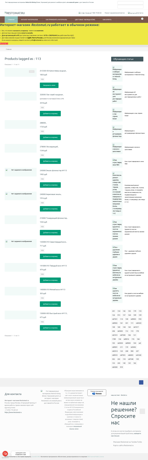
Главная (11, 19)
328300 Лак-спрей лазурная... (52, 95)
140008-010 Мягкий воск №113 (52, 290)
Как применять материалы (56, 19)
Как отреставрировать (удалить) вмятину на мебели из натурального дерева (134, 273)
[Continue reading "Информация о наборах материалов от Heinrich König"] (117, 73)
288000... (43, 123)
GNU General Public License (95, 456)
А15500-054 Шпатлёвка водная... (53, 71)
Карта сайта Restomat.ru (123, 445)
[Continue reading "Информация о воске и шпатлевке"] (117, 148)
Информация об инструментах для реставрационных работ (133, 94)
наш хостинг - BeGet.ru (119, 395)
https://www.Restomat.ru (13, 412)
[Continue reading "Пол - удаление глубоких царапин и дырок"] (117, 252)
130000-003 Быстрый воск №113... (54, 313)
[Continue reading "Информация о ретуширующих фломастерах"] (117, 132)
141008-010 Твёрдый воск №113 (53, 266)
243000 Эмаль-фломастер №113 (53, 170)
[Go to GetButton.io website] (5, 457)
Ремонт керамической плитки (115, 13)
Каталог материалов (29, 19)
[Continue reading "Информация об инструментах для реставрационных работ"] (117, 94)
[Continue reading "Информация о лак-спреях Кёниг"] (117, 114)
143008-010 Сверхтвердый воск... (53, 242)
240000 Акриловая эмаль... (51, 194)
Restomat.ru (4, 43)
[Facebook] (141, 382)
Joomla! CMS (36, 456)
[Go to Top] (142, 411)
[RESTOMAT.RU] (15, 13)
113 (42, 79)
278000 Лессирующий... (49, 147)
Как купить (107, 19)
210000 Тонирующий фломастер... (54, 218)
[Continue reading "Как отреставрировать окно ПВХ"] (117, 163)
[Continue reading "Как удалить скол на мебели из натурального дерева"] (117, 294)
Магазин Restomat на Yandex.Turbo (127, 442)
